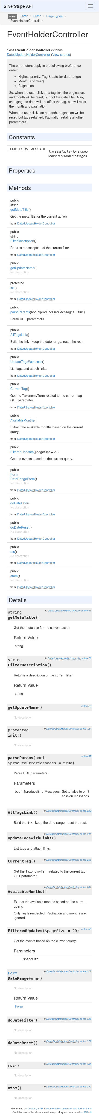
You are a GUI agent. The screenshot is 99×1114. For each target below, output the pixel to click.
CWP (24, 16)
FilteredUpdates (22, 451)
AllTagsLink (18, 334)
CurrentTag (18, 388)
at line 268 (85, 859)
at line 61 (86, 610)
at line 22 (86, 706)
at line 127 (85, 728)
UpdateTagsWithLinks (26, 361)
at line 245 (85, 834)
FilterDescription (22, 240)
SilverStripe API (18, 6)
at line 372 (85, 1041)
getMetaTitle (19, 209)
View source (61, 54)
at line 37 (86, 756)
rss (12, 551)
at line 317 (85, 971)
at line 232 (85, 810)
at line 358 (85, 1018)
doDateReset (19, 527)
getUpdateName (22, 267)
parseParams (20, 312)
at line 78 (86, 658)
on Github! (86, 1112)
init (12, 287)
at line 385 (85, 1063)
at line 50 (86, 929)
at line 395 (85, 1086)
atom (14, 575)
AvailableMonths (22, 420)
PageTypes (54, 16)
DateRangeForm (22, 478)
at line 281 (85, 887)
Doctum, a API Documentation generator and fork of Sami (59, 1108)
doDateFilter (19, 503)
